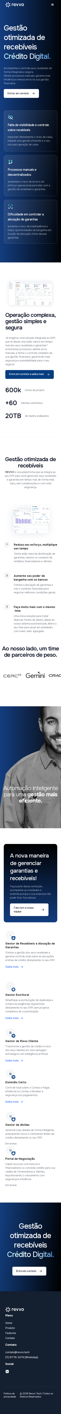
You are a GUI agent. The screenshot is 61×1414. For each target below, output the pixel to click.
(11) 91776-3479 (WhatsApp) (21, 1357)
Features (10, 1333)
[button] (52, 4)
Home (8, 1323)
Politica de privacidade (10, 1395)
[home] (14, 4)
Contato (10, 1338)
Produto (10, 1328)
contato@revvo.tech (17, 1352)
